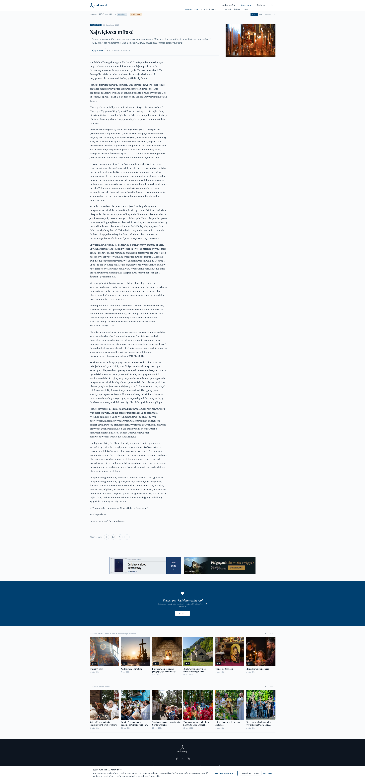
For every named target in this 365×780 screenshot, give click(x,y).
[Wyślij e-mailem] (120, 537)
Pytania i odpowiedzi (211, 9)
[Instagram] (188, 758)
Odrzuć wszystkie (250, 773)
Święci (228, 9)
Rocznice (247, 9)
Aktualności (228, 5)
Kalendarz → (270, 14)
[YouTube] (182, 758)
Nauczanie (246, 5)
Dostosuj (267, 773)
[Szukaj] (272, 5)
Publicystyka (191, 9)
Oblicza (261, 5)
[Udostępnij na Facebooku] (106, 537)
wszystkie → (270, 634)
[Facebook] (176, 758)
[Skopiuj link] (127, 537)
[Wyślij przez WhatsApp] (113, 537)
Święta (237, 9)
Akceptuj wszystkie (224, 773)
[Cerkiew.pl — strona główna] (98, 5)
